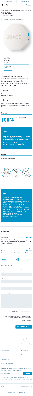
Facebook (25, 350)
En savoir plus (28, 317)
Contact (3, 390)
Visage (6, 10)
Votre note (15, 311)
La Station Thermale (5, 355)
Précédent (4, 259)
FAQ (8, 390)
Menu (29, 5)
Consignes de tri (21, 392)
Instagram (25, 355)
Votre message (5, 293)
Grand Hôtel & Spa (5, 359)
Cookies (10, 392)
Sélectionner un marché (26, 386)
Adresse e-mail (5, 286)
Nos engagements (5, 350)
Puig (14, 392)
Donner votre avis (8, 70)
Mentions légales (14, 390)
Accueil (2, 10)
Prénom (3, 279)
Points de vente (25, 1)
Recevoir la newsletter (26, 320)
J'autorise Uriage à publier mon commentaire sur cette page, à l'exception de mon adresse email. (18, 317)
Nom (2, 272)
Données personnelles (25, 390)
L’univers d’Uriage (8, 1)
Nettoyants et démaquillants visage (15, 10)
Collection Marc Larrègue (7, 363)
